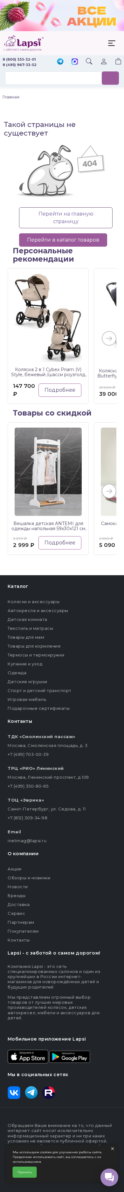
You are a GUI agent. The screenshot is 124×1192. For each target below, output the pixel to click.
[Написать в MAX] (75, 62)
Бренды (16, 895)
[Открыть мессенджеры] (109, 1177)
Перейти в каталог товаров (63, 240)
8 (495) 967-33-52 (20, 65)
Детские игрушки (27, 681)
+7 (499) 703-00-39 (28, 754)
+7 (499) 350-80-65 (28, 786)
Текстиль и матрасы (30, 628)
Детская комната (27, 619)
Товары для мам (26, 637)
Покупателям (23, 931)
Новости (18, 886)
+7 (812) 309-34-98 (27, 817)
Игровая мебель (27, 699)
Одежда (17, 672)
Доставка (19, 904)
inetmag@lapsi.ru (27, 840)
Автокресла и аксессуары (38, 610)
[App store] (28, 1056)
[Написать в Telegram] (60, 62)
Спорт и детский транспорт (40, 690)
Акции (15, 868)
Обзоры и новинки (29, 877)
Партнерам (21, 922)
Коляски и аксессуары (33, 601)
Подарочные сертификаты (39, 708)
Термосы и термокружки (36, 654)
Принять (24, 1172)
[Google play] (69, 1056)
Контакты (19, 939)
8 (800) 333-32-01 (19, 59)
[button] (114, 62)
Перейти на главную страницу (65, 217)
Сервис (16, 913)
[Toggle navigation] (111, 43)
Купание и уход (25, 663)
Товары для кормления (34, 646)
